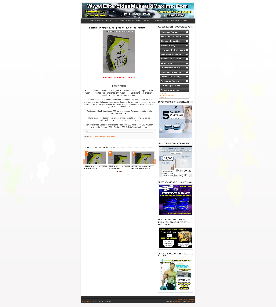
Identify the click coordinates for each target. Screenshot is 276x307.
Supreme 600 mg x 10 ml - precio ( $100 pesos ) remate (117, 27)
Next (84, 161)
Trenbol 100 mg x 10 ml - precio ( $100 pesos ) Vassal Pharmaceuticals (119, 167)
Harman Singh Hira (178, 301)
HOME (85, 20)
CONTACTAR (147, 20)
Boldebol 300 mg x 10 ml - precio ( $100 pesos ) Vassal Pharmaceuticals (95, 167)
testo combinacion (95, 136)
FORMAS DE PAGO (94, 20)
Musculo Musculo (87, 301)
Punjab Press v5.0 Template (186, 300)
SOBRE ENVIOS (119, 20)
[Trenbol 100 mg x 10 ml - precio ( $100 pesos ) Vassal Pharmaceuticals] (119, 158)
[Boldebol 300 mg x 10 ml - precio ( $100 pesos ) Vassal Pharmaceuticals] (96, 158)
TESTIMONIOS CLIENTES (160, 20)
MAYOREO (184, 20)
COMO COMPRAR (107, 20)
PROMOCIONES (174, 20)
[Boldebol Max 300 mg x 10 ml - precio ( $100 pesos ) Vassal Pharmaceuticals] (143, 158)
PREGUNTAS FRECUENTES (133, 20)
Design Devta (190, 301)
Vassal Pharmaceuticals (108, 136)
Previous (154, 161)
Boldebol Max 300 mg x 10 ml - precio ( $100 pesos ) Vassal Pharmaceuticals (141, 167)
